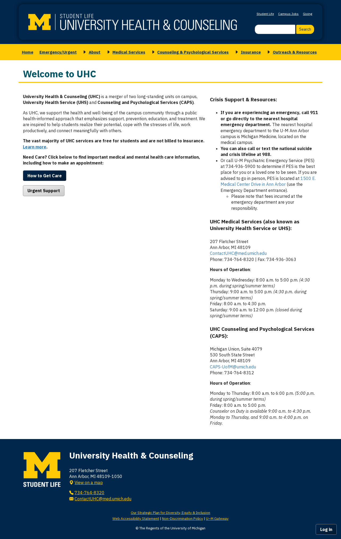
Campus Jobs (288, 14)
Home (27, 52)
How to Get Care (44, 175)
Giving (307, 14)
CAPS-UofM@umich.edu (233, 366)
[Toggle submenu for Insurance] (236, 52)
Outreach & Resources (295, 52)
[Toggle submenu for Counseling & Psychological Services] (152, 52)
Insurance (251, 52)
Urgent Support (43, 190)
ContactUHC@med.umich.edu (238, 253)
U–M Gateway (217, 518)
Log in (326, 529)
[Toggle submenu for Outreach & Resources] (268, 52)
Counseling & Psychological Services (193, 52)
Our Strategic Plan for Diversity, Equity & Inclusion (170, 512)
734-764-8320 (89, 492)
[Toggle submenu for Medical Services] (108, 52)
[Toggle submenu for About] (84, 52)
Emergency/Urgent (58, 52)
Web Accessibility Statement (135, 518)
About (94, 52)
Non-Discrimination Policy (182, 518)
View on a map (89, 482)
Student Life (265, 14)
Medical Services (128, 52)
